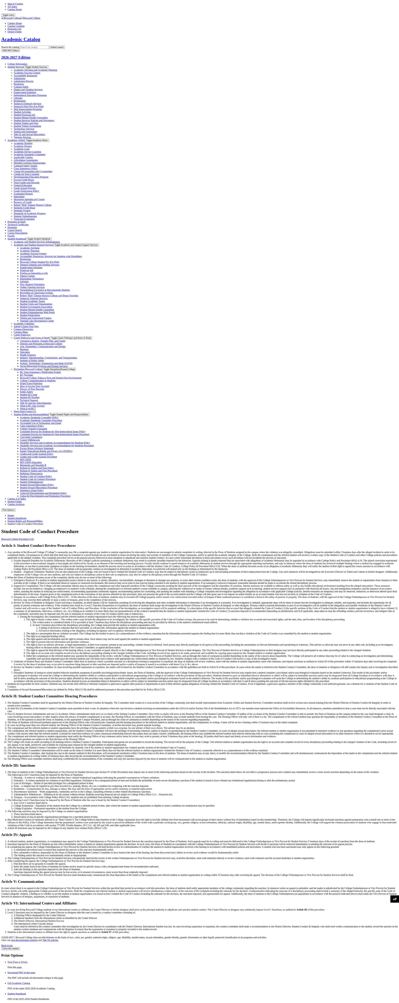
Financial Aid (26, 270)
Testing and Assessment (25, 131)
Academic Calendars (24, 323)
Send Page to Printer (17, 962)
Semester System (22, 210)
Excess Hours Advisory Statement (36, 448)
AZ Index (12, 6)
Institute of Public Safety (32, 360)
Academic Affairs (16, 140)
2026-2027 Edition (15, 57)
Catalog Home (14, 9)
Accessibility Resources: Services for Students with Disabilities (51, 256)
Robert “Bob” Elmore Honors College (32, 205)
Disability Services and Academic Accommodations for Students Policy (55, 442)
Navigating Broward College (28, 369)
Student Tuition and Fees (26, 123)
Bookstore (19, 84)
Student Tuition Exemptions (27, 126)
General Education (23, 185)
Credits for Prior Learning (26, 174)
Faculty (11, 235)
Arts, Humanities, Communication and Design (42, 346)
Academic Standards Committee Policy (39, 417)
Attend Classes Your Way (26, 326)
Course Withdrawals (30, 440)
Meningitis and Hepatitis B (33, 465)
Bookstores (25, 259)
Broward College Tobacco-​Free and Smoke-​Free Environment (50, 377)
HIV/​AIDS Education (31, 462)
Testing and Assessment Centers (35, 318)
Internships (19, 196)
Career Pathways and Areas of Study (32, 337)
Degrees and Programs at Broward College (41, 343)
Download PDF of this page (21, 972)
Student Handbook (16, 238)
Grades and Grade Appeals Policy (36, 454)
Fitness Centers (27, 276)
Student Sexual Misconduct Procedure (39, 487)
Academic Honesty (23, 143)
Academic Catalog (20, 39)
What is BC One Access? (32, 406)
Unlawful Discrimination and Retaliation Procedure (45, 496)
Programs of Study (16, 221)
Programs (12, 227)
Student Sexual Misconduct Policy (37, 484)
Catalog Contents (15, 26)
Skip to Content (15, 3)
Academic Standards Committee (29, 154)
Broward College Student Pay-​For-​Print (39, 262)
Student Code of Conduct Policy (36, 476)
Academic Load (21, 149)
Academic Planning (29, 250)
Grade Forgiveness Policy (26, 191)
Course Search (14, 230)
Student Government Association (36, 306)
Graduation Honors (23, 193)
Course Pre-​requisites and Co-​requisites (33, 171)
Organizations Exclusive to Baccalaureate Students (45, 290)
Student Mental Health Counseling (31, 117)
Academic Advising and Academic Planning (35, 70)
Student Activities (22, 112)
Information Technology (32, 278)
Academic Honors (23, 146)
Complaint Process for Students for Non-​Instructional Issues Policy (53, 431)
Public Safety (26, 391)
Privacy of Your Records (32, 389)
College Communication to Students (37, 380)
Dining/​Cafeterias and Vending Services (39, 264)
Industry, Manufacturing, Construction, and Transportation (48, 357)
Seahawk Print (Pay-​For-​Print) (29, 106)
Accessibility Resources (25, 75)
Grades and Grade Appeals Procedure (38, 456)
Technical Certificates (18, 224)
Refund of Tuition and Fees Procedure (39, 470)
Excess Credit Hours (24, 179)
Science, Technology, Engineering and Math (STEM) (46, 363)
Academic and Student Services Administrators (37, 242)
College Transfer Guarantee (33, 428)
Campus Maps (21, 332)
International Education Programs (30, 95)
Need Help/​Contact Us (25, 411)
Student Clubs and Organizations (36, 304)
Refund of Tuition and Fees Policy (37, 468)
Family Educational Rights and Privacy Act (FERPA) (46, 451)
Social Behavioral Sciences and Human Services (44, 366)
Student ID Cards (28, 394)
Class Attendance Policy (26, 168)
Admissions (19, 78)
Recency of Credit (23, 202)
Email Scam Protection (31, 383)
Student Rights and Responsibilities (31, 414)
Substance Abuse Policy (32, 490)
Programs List (14, 29)
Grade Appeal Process (25, 188)
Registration (20, 100)
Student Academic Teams (32, 301)
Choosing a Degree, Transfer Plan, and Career (42, 341)
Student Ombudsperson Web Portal (37, 312)
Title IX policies (50, 940)
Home (10, 515)
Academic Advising (29, 248)
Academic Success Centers (27, 72)
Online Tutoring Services (32, 287)
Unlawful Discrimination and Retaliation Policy (43, 493)
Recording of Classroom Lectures (36, 292)
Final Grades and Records (26, 182)
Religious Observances (31, 473)
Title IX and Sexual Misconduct (29, 134)
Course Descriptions (17, 233)
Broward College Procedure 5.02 (17, 539)
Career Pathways (22, 335)
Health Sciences (28, 355)
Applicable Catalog (23, 157)
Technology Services (24, 129)
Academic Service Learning (27, 151)
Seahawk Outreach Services (27, 103)
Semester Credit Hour (24, 207)
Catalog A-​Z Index (16, 498)
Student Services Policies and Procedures (34, 120)
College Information (17, 64)
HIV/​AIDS (25, 459)
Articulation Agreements (26, 160)
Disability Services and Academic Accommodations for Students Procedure (57, 445)
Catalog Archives (15, 504)
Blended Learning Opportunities (30, 163)
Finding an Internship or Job (34, 273)
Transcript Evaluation (24, 219)
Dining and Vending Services (28, 89)
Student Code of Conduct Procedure (38, 479)
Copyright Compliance (31, 437)
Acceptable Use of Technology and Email (40, 423)
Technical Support (29, 400)
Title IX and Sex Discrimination (35, 403)
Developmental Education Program (31, 177)
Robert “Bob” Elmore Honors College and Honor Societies (49, 295)
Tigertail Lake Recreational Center (37, 320)
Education (25, 352)
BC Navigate (26, 375)
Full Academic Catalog (18, 983)
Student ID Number (29, 397)
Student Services (15, 67)
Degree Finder (14, 31)
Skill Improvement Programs (28, 109)
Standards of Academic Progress (30, 213)
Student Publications (30, 315)
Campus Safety (21, 86)
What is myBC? (28, 408)
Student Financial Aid (24, 115)
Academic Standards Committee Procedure (41, 420)
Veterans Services (22, 137)
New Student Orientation (32, 284)
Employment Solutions (25, 92)
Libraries (18, 98)
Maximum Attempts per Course (29, 199)
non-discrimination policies (24, 940)
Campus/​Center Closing (25, 165)
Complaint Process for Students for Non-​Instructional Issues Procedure (54, 434)
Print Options (8, 510)
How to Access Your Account (34, 386)
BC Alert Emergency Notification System (40, 372)
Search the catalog (10, 47)
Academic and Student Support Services (33, 245)
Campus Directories (23, 329)
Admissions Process (23, 81)
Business (24, 349)
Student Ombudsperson (25, 216)
